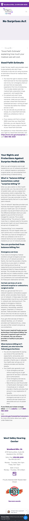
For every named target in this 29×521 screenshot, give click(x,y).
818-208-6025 (22, 4)
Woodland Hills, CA (10, 4)
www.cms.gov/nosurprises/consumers (15, 416)
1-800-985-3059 (10, 137)
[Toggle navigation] (26, 11)
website (14, 409)
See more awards (15, 501)
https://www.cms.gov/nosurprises (13, 135)
